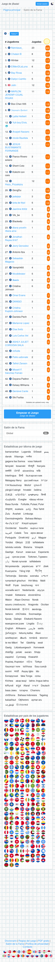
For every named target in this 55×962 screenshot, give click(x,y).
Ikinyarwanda (12, 566)
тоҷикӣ (8, 594)
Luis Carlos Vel (20, 335)
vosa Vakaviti (35, 461)
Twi (22, 642)
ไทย (26, 532)
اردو (34, 537)
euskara (19, 509)
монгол (44, 637)
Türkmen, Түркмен (37, 556)
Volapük (39, 547)
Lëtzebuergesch (22, 647)
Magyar (42, 537)
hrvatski (27, 489)
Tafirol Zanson (19, 363)
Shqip (37, 652)
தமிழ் (28, 509)
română (33, 637)
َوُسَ (7, 556)
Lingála (30, 623)
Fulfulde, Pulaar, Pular (32, 504)
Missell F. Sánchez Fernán (13, 371)
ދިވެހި (7, 561)
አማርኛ (44, 575)
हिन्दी (21, 475)
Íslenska (23, 575)
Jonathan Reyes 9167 (13, 238)
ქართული (10, 633)
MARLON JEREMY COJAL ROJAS (14, 95)
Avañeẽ (17, 513)
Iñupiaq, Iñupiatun (14, 661)
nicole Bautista (20, 138)
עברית (44, 480)
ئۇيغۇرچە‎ (9, 704)
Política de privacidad (37, 943)
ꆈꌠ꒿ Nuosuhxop (13, 485)
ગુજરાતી (38, 485)
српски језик (18, 556)
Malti (42, 580)
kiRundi (9, 685)
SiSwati (37, 451)
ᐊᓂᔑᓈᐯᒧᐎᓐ (12, 523)
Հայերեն (10, 499)
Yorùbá (9, 542)
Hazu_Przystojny (14, 184)
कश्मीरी (8, 470)
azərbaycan (11, 637)
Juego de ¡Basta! (10, 3)
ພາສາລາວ (33, 494)
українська (27, 566)
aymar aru (36, 699)
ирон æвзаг (37, 532)
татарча (23, 690)
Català (17, 532)
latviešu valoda (13, 547)
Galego (18, 618)
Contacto (27, 946)
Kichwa (9, 680)
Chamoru (35, 690)
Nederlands (28, 590)
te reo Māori (11, 642)
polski (19, 652)
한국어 (25, 609)
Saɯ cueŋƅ (40, 666)
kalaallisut (10, 699)
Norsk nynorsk (19, 561)
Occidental (10, 528)
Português (10, 537)
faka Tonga (26, 676)
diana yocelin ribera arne (15, 229)
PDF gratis (43, 940)
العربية (8, 532)
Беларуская (11, 676)
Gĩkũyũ (19, 542)
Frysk (16, 585)
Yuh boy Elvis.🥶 (16, 124)
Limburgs (28, 513)
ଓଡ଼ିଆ (29, 661)
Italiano (9, 614)
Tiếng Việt (24, 571)
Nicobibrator (18, 273)
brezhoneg (27, 585)
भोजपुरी (31, 466)
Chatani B (16, 54)
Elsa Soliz (17, 329)
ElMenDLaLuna (19, 66)
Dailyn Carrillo (18, 78)
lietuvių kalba (26, 633)
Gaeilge (9, 552)
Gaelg (8, 647)
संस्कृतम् (8, 509)
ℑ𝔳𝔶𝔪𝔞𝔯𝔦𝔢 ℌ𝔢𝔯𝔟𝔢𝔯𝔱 (19, 110)
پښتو (46, 451)
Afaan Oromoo (22, 599)
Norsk (35, 599)
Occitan (45, 604)
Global (27, 433)
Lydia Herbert (19, 116)
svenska (34, 575)
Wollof (27, 485)
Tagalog (43, 695)
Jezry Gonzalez (20, 245)
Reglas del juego (27, 940)
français (41, 466)
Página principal (11, 9)
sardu (41, 628)
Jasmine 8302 (19, 209)
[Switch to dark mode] (52, 3)
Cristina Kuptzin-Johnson (14, 309)
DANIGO (17, 301)
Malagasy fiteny (13, 480)
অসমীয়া (29, 456)
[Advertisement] (27, 20)
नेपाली (8, 585)
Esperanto (43, 552)
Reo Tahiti (39, 509)
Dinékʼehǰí (24, 537)
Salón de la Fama (15, 943)
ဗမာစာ (28, 652)
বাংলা (37, 585)
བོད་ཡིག (38, 571)
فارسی (31, 628)
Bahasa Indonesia (27, 695)
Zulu (7, 513)
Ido (37, 671)
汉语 (27, 542)
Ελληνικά (22, 704)
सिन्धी (43, 494)
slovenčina (28, 470)
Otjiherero (23, 699)
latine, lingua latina (39, 680)
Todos (13, 33)
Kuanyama (11, 571)
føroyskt (9, 466)
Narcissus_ (17, 47)
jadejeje (16, 196)
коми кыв (31, 552)
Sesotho (23, 528)
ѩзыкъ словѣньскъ (15, 604)
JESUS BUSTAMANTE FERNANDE (13, 147)
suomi (8, 671)
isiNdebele (38, 542)
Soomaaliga (35, 614)
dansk (8, 456)
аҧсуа (40, 590)
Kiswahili (33, 656)
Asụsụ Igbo (27, 671)
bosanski (20, 466)
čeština (37, 489)
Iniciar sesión (42, 3)
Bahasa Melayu (33, 518)
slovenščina (34, 594)
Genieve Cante (20, 391)
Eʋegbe (22, 499)
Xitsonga (18, 456)
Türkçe (38, 661)
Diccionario (11, 940)
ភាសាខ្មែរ (9, 652)
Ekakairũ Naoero (33, 618)
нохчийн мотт (12, 590)
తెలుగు (23, 637)
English (9, 628)
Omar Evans (18, 295)
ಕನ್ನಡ (18, 685)
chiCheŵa (21, 614)
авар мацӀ (21, 680)
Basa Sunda (11, 504)
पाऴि (38, 470)
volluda (16, 350)
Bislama (28, 547)
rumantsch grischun (15, 580)
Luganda (26, 451)
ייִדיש (38, 566)
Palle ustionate (20, 357)
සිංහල (40, 623)
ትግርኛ (35, 685)
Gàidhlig (30, 642)
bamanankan (12, 451)
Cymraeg (21, 656)
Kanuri (19, 552)
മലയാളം (37, 609)
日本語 (8, 494)
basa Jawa (11, 690)
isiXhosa (27, 666)
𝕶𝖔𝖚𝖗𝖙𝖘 (15, 280)
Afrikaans (21, 628)
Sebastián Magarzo (14, 260)
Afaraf (26, 685)
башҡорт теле (12, 666)
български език (34, 475)
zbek (45, 566)
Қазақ (8, 618)
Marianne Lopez (20, 323)
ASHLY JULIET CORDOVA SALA (17, 343)
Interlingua (10, 475)
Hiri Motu (33, 580)
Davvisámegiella (14, 518)
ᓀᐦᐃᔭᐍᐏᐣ (20, 494)
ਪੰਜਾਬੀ (17, 470)
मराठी (16, 671)
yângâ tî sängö (13, 489)
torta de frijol (18, 202)
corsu (38, 676)
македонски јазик (14, 623)
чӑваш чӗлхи (36, 499)
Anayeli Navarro (20, 131)
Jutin (13, 85)
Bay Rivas (16, 72)
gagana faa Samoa (15, 461)
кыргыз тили (37, 528)
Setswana (20, 594)
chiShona (10, 695)
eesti (40, 642)
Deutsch (45, 685)
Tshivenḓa (10, 575)
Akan (38, 633)
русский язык (31, 480)
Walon (8, 599)
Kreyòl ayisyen (29, 523)
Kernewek (39, 647)
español (9, 656)
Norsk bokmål (12, 609)
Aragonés (33, 604)
